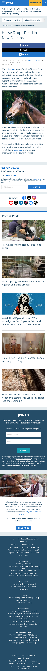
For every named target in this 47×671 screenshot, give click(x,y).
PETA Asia (34, 640)
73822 (15, 175)
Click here (18, 150)
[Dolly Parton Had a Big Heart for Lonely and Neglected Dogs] (23, 350)
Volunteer (22, 570)
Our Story (19, 564)
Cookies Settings (23, 668)
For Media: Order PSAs (23, 600)
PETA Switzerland (31, 637)
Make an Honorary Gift (16, 616)
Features (7, 20)
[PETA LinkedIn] (21, 203)
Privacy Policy (34, 663)
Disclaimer (34, 661)
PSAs (36, 598)
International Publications (29, 576)
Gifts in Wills (23, 619)
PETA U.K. (12, 635)
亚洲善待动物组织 (18, 643)
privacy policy (6, 465)
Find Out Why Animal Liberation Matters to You (23, 567)
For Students (31, 587)
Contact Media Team (23, 603)
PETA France (21, 635)
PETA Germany (33, 635)
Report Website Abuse (29, 666)
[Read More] (23, 503)
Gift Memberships (32, 624)
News (9, 25)
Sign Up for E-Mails (15, 573)
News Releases (26, 598)
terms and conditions (23, 459)
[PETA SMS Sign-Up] (16, 203)
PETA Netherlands (16, 637)
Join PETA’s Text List (31, 573)
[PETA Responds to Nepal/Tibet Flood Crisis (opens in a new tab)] (23, 237)
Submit (23, 450)
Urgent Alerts (17, 584)
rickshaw (11, 69)
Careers (28, 564)
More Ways (23, 627)
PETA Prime (32, 570)
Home (4, 25)
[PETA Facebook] (24, 198)
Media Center (14, 598)
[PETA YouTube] (11, 203)
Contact (27, 658)
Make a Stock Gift (32, 616)
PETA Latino (31, 643)
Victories (14, 570)
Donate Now (16, 611)
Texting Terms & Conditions (17, 663)
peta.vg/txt (37, 179)
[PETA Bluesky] (31, 203)
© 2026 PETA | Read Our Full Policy (23, 656)
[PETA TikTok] (26, 203)
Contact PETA (13, 576)
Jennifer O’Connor (33, 60)
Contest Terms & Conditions (18, 661)
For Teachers (23, 589)
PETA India (12, 640)
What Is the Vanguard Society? (23, 621)
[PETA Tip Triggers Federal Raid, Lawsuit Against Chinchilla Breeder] (23, 273)
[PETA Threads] (36, 203)
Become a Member (28, 611)
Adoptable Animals (32, 20)
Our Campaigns (29, 584)
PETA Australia (24, 640)
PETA (8, 175)
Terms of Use (14, 666)
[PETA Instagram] (34, 198)
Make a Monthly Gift (15, 614)
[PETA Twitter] (29, 198)
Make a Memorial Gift (31, 614)
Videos (17, 20)
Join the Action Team (18, 587)
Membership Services (16, 624)
